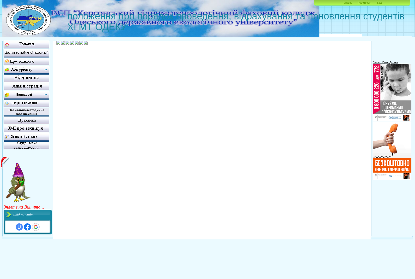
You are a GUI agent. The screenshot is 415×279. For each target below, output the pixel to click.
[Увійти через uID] (19, 227)
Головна (347, 2)
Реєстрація (364, 2)
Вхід (379, 2)
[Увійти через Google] (36, 227)
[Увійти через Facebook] (27, 227)
